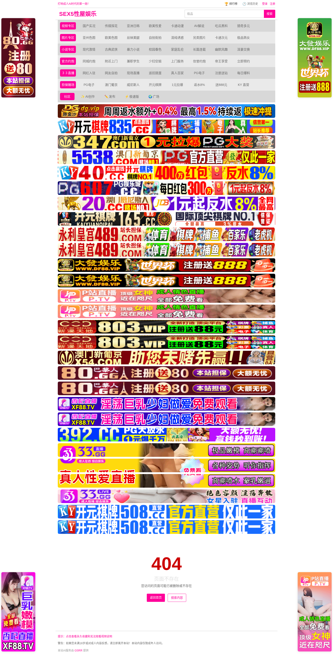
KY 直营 (243, 85)
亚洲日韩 (133, 26)
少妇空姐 (155, 61)
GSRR (78, 650)
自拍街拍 (155, 37)
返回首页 (156, 597)
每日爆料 (243, 73)
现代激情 (89, 49)
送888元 (221, 85)
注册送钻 (221, 73)
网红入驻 (89, 73)
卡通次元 (221, 37)
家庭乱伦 (177, 49)
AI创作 (88, 96)
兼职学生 (133, 61)
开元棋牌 (155, 85)
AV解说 (199, 26)
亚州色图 (89, 37)
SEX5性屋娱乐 (78, 13)
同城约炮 (89, 61)
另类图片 (199, 37)
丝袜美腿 (133, 37)
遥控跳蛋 (155, 73)
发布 (109, 96)
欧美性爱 (155, 26)
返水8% (199, 85)
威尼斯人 (133, 85)
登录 (265, 3)
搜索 (270, 13)
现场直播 (133, 73)
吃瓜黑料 (221, 26)
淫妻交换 (243, 49)
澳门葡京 (111, 85)
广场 (153, 96)
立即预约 (243, 61)
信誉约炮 (199, 61)
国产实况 (89, 26)
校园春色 (155, 49)
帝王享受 (221, 61)
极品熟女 (243, 37)
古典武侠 (111, 49)
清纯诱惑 (177, 37)
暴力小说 (133, 49)
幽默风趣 (221, 49)
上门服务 (177, 61)
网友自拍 (111, 73)
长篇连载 (199, 49)
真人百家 (177, 73)
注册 (272, 3)
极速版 (132, 96)
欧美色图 (111, 37)
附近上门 (111, 61)
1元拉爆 (177, 85)
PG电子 (199, 73)
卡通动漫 (177, 26)
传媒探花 (111, 26)
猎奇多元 (243, 26)
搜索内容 (177, 597)
